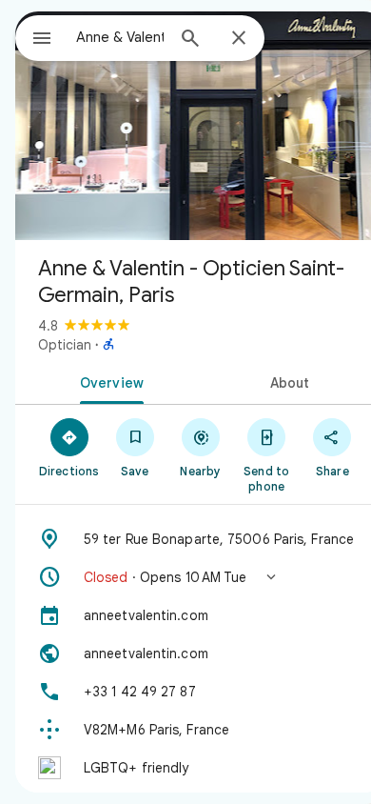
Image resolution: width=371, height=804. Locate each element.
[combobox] (120, 37)
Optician (64, 344)
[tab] (108, 381)
